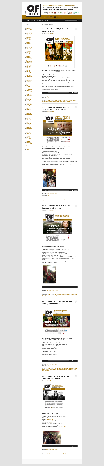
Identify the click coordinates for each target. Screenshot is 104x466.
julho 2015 (28, 137)
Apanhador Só (50, 419)
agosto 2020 (28, 66)
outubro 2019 (28, 79)
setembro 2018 (29, 95)
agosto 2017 (28, 107)
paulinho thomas (64, 454)
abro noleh (56, 368)
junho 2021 (28, 53)
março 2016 (28, 127)
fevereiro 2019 (29, 89)
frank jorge (44, 454)
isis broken (70, 100)
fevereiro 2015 (29, 143)
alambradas (57, 453)
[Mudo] (72, 92)
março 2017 (28, 113)
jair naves (74, 100)
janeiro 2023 (28, 30)
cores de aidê (56, 199)
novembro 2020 (29, 62)
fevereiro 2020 (29, 74)
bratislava (59, 100)
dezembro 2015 (29, 131)
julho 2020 (28, 67)
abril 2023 (28, 27)
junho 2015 (28, 138)
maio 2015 (28, 140)
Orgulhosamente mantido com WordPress (52, 461)
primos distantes (70, 369)
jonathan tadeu (59, 369)
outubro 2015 (28, 133)
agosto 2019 (28, 81)
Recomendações (40, 20)
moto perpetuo (64, 369)
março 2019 (28, 88)
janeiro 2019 (28, 90)
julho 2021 (28, 52)
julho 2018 (28, 98)
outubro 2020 (28, 63)
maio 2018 (28, 100)
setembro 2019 (29, 80)
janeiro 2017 (28, 115)
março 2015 (28, 142)
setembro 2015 (29, 134)
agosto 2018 (28, 96)
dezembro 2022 (29, 32)
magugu (47, 101)
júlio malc (44, 101)
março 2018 (28, 103)
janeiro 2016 (28, 129)
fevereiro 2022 (29, 44)
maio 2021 (28, 55)
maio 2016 (28, 124)
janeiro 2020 (28, 75)
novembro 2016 (29, 118)
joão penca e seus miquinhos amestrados (53, 454)
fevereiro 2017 (29, 114)
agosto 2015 (28, 136)
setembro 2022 (29, 36)
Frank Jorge (63, 426)
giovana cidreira (53, 369)
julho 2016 (28, 122)
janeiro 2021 (28, 60)
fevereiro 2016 (29, 128)
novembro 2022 (29, 33)
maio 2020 (28, 70)
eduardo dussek (61, 199)
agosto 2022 (28, 37)
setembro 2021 (29, 49)
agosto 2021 (28, 51)
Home (28, 20)
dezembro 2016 (29, 117)
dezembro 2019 (29, 76)
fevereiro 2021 (29, 58)
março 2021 (28, 57)
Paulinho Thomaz (52, 420)
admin (53, 33)
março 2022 (28, 43)
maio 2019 (28, 85)
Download (56, 96)
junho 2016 (28, 123)
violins (75, 369)
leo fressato (73, 294)
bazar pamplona (57, 294)
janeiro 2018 (28, 105)
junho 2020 (28, 69)
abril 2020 (28, 71)
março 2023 (28, 28)
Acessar (27, 149)
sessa (56, 101)
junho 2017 (28, 109)
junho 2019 (28, 84)
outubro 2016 (28, 119)
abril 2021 (28, 56)
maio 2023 (28, 25)
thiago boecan (59, 101)
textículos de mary (50, 295)
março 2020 (28, 72)
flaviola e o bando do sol (46, 369)
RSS (48, 97)
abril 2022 (28, 42)
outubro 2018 (28, 94)
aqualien (56, 100)
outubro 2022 (28, 34)
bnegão (48, 199)
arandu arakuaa (61, 368)
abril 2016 (28, 126)
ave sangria (66, 368)
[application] (60, 93)
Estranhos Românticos (56, 428)
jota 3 (70, 199)
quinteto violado (52, 101)
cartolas (65, 294)
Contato (46, 20)
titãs (68, 454)
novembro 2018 (29, 93)
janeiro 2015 (28, 145)
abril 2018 (28, 101)
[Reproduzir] (44, 92)
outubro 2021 (28, 48)
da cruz (63, 100)
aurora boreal (65, 197)
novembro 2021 (29, 47)
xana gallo (55, 295)
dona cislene (74, 368)
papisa (45, 295)
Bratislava (50, 417)
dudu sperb (66, 100)
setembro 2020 (29, 65)
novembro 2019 (29, 77)
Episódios (48, 100)
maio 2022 (28, 41)
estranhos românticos (71, 453)
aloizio (61, 197)
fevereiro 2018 (29, 104)
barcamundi (44, 199)
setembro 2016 (29, 120)
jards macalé (66, 199)
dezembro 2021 (29, 46)
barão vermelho (70, 197)
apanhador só (61, 453)
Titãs (51, 422)
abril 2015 (28, 141)
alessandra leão (57, 197)
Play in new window (50, 96)
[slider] (75, 93)
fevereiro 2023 (29, 29)
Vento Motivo (54, 425)
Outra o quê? (33, 20)
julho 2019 (28, 82)
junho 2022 (28, 39)
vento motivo (71, 454)
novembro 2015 (29, 132)
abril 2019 (28, 86)
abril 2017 (28, 112)
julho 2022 (28, 38)
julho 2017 (28, 108)
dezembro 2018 (29, 91)
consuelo (68, 294)
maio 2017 (28, 110)
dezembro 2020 (29, 61)
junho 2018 (28, 99)
